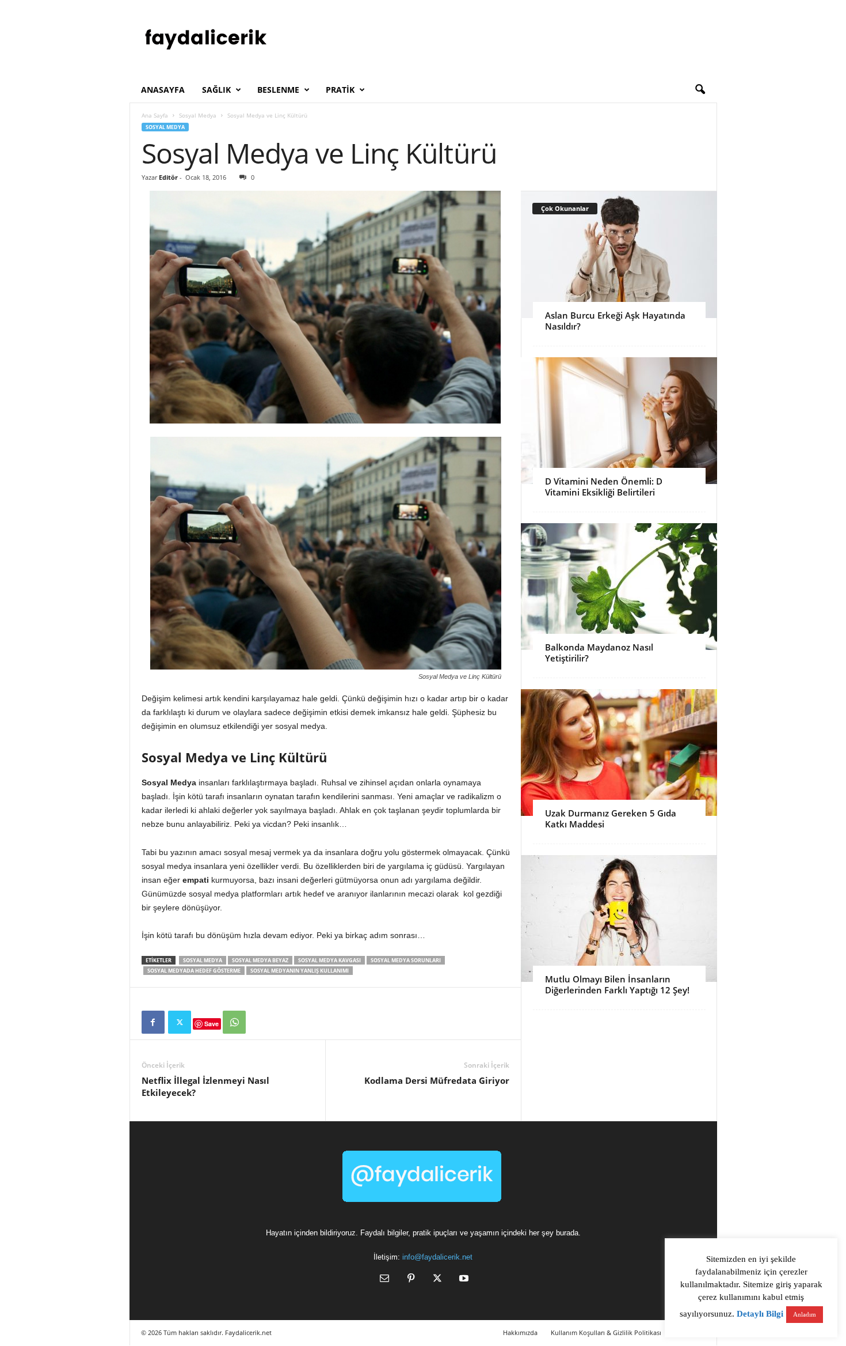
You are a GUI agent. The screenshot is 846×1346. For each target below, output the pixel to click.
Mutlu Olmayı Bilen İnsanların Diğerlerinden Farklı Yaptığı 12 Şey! (617, 984)
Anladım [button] (804, 1314)
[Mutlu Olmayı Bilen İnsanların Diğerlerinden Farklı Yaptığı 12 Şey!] (619, 918)
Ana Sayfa (155, 115)
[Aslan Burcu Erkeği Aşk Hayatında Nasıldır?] (619, 254)
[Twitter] (179, 1022)
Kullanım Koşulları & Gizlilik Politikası (606, 1332)
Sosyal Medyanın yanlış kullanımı (299, 970)
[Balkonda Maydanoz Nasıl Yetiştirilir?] (619, 586)
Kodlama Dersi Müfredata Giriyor (436, 1080)
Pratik (340, 89)
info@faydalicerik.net (437, 1257)
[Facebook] (153, 1022)
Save (211, 1023)
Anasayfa (163, 89)
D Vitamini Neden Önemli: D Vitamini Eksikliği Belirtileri (603, 486)
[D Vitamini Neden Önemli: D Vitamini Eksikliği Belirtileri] (619, 420)
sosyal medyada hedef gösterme (194, 970)
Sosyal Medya (197, 115)
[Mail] (384, 1279)
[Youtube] (463, 1279)
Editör (168, 177)
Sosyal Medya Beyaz (260, 960)
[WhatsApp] (234, 1022)
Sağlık (216, 89)
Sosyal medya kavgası (329, 960)
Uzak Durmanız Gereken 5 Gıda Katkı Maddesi (610, 818)
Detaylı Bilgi (760, 1313)
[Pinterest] (411, 1279)
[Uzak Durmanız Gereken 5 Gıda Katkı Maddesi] (619, 752)
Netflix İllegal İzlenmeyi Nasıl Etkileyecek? (205, 1086)
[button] (699, 90)
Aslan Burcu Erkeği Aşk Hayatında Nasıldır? (615, 320)
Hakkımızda (520, 1332)
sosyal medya (202, 960)
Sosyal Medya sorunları (406, 960)
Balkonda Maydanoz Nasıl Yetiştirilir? (599, 652)
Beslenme (278, 89)
